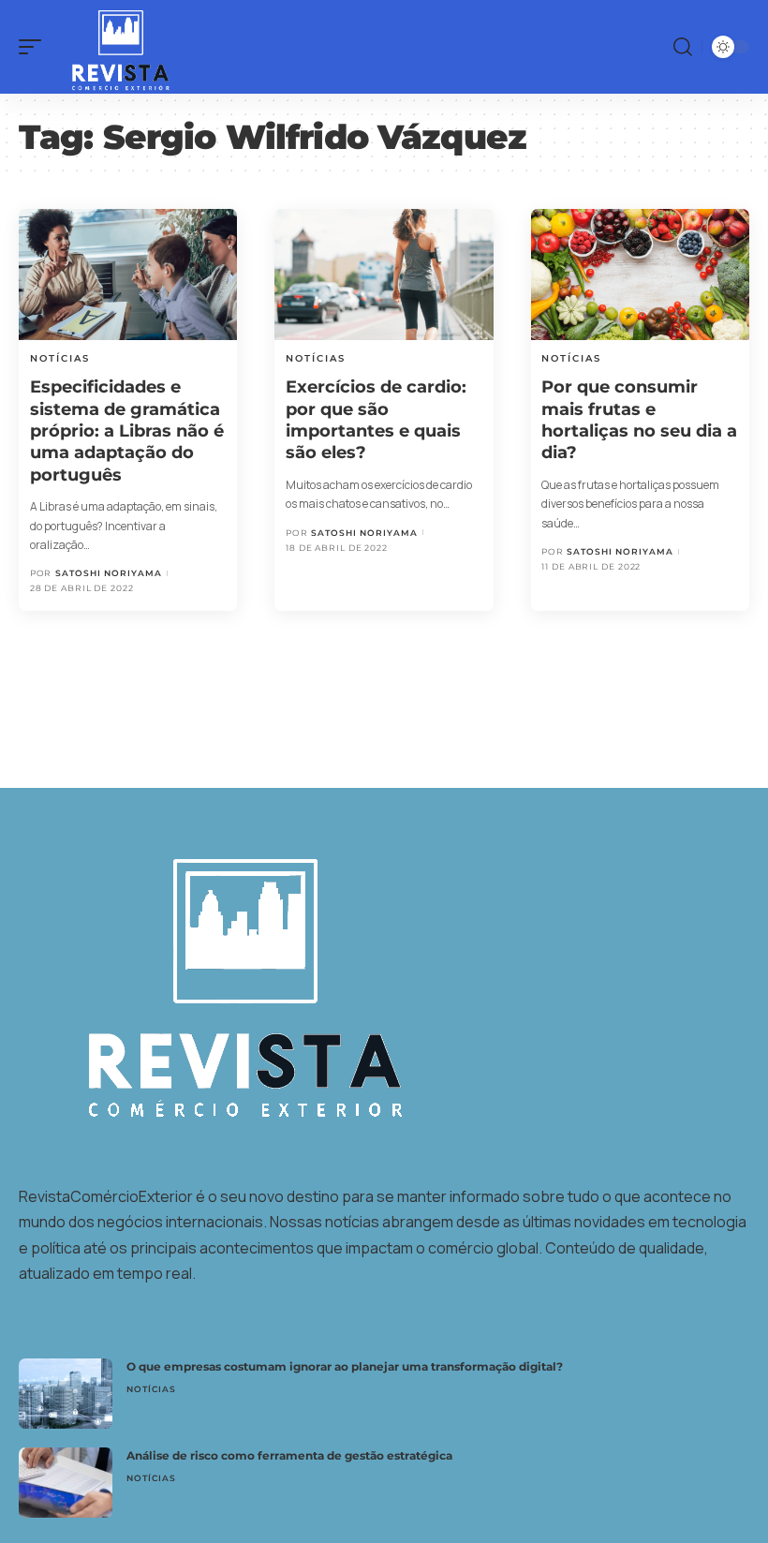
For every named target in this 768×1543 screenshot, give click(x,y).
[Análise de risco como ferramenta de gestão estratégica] (65, 1482)
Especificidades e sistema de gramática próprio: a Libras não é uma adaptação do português (127, 431)
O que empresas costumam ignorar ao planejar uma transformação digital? (344, 1366)
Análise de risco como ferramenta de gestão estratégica (289, 1455)
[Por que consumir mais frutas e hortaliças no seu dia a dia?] (640, 274)
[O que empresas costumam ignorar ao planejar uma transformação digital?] (65, 1393)
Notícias (60, 358)
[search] (683, 47)
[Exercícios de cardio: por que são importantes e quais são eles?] (383, 274)
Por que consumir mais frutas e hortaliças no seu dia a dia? (639, 420)
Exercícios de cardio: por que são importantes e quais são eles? (376, 420)
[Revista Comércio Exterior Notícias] (111, 47)
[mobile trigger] (35, 47)
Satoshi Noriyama (108, 573)
